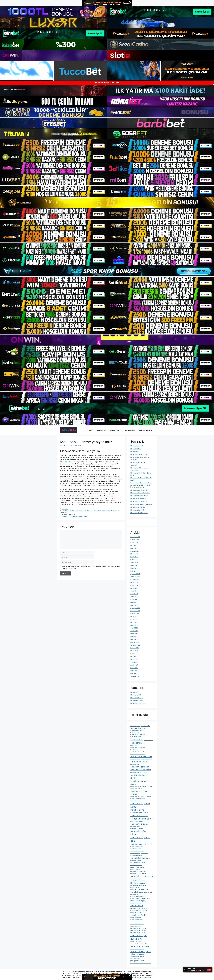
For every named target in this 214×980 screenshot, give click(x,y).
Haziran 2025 (134, 551)
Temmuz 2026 (135, 537)
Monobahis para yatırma (138, 883)
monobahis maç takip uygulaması (137, 867)
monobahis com (135, 801)
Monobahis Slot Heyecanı (139, 513)
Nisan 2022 (134, 653)
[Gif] (107, 202)
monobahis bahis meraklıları (137, 752)
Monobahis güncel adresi (139, 832)
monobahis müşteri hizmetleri (138, 873)
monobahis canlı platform (135, 786)
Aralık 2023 (134, 597)
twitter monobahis (137, 954)
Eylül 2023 (133, 605)
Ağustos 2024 (135, 574)
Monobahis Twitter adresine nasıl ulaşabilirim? (75, 516)
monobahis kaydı (144, 853)
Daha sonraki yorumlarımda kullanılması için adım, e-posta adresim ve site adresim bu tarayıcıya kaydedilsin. (91, 567)
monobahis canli (134, 764)
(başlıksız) (133, 465)
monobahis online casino (135, 878)
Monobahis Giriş (101, 430)
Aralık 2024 (134, 562)
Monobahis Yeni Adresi (145, 430)
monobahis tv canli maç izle (138, 910)
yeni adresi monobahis (137, 956)
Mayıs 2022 (134, 651)
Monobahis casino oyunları (138, 792)
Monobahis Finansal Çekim (139, 496)
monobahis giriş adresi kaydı (136, 821)
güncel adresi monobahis (137, 734)
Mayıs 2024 (134, 582)
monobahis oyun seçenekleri (137, 881)
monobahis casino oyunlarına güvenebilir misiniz (140, 796)
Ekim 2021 (133, 671)
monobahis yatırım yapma (135, 926)
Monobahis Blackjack (146, 759)
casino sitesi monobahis (138, 728)
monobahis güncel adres (136, 828)
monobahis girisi (137, 810)
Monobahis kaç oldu (140, 858)
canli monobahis (145, 726)
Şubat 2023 (134, 625)
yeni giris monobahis (137, 961)
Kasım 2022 (134, 634)
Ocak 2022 (134, 662)
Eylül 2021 (133, 673)
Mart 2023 (134, 622)
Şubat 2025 (134, 557)
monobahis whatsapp (137, 924)
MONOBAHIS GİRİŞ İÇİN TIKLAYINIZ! (107, 83)
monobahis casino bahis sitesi (136, 788)
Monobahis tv (136, 905)
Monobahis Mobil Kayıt (138, 498)
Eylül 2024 (133, 571)
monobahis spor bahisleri (137, 896)
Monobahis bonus (139, 761)
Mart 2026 (134, 545)
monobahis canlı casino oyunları (138, 772)
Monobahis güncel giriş (104, 510)
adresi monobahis (135, 726)
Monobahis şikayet (139, 946)
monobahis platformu (134, 887)
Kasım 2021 (134, 668)
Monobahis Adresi (136, 446)
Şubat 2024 (134, 591)
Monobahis (90, 430)
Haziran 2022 (134, 648)
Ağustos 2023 (135, 608)
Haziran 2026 (135, 540)
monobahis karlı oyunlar (135, 853)
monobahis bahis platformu (137, 754)
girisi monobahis (135, 732)
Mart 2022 (133, 656)
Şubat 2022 (134, 659)
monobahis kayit (136, 855)
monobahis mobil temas (135, 869)
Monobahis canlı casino (140, 769)
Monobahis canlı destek (138, 776)
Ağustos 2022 (135, 642)
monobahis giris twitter (139, 812)
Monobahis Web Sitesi (137, 919)
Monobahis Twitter (129, 430)
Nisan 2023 (134, 619)
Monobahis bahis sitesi (141, 756)
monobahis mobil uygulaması (138, 871)
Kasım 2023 (134, 599)
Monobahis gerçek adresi (76, 510)
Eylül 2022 (133, 639)
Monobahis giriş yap (139, 824)
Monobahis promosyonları (141, 892)
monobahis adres (148, 740)
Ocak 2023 (134, 628)
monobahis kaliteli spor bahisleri (137, 851)
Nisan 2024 (134, 585)
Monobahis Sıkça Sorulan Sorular (140, 898)
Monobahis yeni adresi (138, 930)
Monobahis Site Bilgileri (138, 507)
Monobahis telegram (138, 901)
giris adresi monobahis (137, 730)
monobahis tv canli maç (138, 908)
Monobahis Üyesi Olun (138, 462)
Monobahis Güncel (135, 826)
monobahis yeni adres (138, 928)
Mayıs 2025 (134, 554)
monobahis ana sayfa (134, 745)
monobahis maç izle (135, 860)
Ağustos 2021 (135, 676)
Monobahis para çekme (138, 885)
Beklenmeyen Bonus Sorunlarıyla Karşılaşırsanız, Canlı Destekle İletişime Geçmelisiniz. (141, 485)
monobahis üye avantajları (135, 941)
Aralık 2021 (134, 665)
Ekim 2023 (134, 602)
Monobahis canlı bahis (140, 767)
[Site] (53, 145)
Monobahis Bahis (134, 749)
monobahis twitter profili (135, 917)
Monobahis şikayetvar (140, 951)
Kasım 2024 (134, 565)
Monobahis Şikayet (115, 430)
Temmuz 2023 (135, 611)
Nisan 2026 (134, 542)
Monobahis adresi (138, 743)
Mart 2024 (134, 588)
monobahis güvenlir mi (137, 846)
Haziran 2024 (135, 579)
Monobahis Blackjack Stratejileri (141, 504)
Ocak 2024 (134, 594)
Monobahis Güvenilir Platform (140, 493)
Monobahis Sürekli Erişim (138, 501)
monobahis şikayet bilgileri (137, 949)
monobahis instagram (136, 848)
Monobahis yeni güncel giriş (138, 937)
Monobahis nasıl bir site (141, 876)
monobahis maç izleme (138, 863)
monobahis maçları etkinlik (136, 865)
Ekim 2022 (133, 636)
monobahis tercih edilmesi (136, 903)
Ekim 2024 (134, 568)
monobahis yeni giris (137, 932)
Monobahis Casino (147, 786)
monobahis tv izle (136, 912)
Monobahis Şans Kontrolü (139, 490)
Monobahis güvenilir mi (141, 844)
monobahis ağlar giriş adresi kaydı (137, 747)
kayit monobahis (135, 736)
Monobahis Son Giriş (137, 510)
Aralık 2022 (134, 631)
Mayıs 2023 (134, 616)
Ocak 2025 (134, 560)
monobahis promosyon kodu (139, 889)
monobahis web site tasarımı (136, 921)
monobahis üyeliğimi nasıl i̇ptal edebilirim (139, 943)
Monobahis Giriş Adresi (68, 514)
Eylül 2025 (133, 548)
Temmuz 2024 (135, 577)
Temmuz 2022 (135, 645)
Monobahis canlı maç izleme (139, 782)
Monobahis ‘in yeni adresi (138, 454)
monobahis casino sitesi (137, 798)
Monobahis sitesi (134, 894)
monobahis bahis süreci (135, 759)
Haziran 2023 (135, 614)
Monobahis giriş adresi (90, 510)
